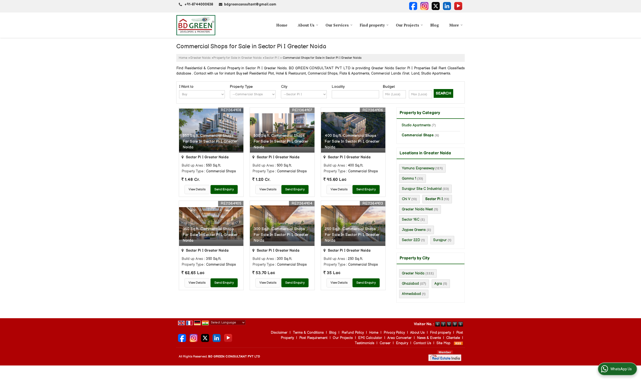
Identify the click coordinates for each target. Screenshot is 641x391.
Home (281, 25)
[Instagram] (424, 6)
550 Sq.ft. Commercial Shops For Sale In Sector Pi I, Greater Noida (210, 141)
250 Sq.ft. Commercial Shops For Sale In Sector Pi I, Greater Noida (352, 235)
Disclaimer (279, 332)
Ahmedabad (411, 294)
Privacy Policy (394, 332)
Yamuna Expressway (418, 168)
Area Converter (399, 338)
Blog (434, 25)
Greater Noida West (417, 209)
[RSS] (458, 343)
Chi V (406, 199)
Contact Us (422, 343)
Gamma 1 (409, 178)
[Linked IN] (447, 6)
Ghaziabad (410, 283)
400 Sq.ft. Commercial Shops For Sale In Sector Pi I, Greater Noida (352, 141)
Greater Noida (200, 58)
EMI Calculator (370, 338)
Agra (438, 283)
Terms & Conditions (308, 332)
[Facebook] (413, 6)
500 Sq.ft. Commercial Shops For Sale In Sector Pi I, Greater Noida (281, 141)
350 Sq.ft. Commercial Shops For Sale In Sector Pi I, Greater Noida (210, 235)
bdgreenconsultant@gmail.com (250, 5)
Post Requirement (313, 338)
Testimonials (364, 343)
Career (385, 343)
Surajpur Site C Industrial (422, 189)
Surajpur (440, 240)
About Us (306, 25)
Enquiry (402, 343)
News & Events (429, 338)
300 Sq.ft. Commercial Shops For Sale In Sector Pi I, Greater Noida (281, 235)
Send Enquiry (224, 189)
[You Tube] (458, 6)
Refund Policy (353, 332)
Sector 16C (410, 219)
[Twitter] (436, 6)
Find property (372, 25)
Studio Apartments (416, 125)
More (454, 25)
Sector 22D (411, 240)
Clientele (453, 338)
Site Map (443, 343)
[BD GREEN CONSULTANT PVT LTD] (195, 25)
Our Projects (407, 25)
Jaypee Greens (414, 230)
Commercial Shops (418, 135)
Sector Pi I (271, 58)
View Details (197, 189)
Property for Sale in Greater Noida (237, 58)
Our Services (337, 25)
